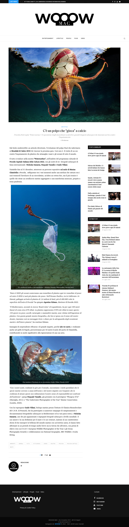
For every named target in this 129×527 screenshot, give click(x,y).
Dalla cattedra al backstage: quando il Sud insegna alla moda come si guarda (97, 196)
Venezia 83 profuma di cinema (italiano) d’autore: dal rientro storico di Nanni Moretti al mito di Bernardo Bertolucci (111, 291)
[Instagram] (114, 1)
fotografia (36, 443)
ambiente (12, 443)
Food (76, 38)
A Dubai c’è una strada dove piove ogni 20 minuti (97, 154)
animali (21, 443)
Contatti (96, 492)
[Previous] (20, 1)
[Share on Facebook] (45, 455)
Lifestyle (59, 38)
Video (83, 38)
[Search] (124, 38)
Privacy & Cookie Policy (27, 508)
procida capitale (72, 443)
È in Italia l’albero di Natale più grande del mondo (95, 208)
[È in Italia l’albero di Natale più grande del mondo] (114, 209)
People (68, 38)
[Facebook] (112, 1)
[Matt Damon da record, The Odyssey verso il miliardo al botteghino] (94, 258)
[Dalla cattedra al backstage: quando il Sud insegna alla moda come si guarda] (114, 196)
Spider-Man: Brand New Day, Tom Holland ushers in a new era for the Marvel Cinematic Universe (57, 2)
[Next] (22, 1)
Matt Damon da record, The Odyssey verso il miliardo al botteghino (110, 257)
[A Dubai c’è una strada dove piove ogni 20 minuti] (114, 156)
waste (12, 447)
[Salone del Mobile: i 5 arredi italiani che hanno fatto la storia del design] (114, 168)
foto (28, 443)
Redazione (65, 140)
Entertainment (47, 38)
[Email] (119, 1)
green (45, 443)
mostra (53, 443)
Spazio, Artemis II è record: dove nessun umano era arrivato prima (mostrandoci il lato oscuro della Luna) (97, 182)
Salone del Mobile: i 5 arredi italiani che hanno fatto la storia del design (96, 168)
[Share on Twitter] (47, 455)
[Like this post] (42, 455)
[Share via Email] (50, 455)
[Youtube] (117, 1)
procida (61, 443)
